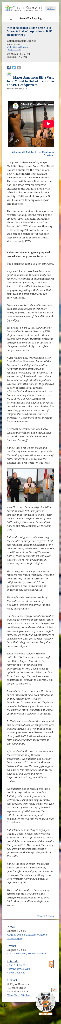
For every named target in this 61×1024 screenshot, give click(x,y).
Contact (12, 980)
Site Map (26, 995)
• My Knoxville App (18, 968)
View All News (45, 916)
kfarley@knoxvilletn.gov (17, 47)
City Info (13, 961)
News (11, 926)
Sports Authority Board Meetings (26, 953)
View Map (13, 995)
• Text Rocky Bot (16, 972)
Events (11, 946)
